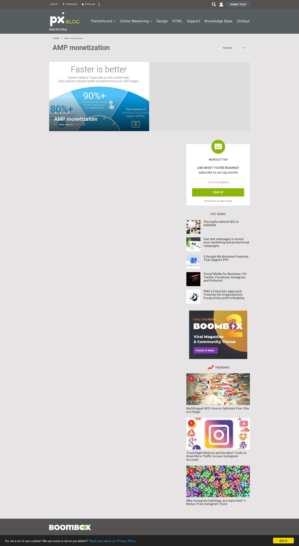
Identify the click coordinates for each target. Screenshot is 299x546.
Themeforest (101, 21)
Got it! (283, 540)
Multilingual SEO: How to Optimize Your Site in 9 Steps (217, 410)
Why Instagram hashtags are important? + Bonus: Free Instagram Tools (216, 502)
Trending (71, 4)
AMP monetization (75, 119)
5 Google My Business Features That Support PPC (225, 258)
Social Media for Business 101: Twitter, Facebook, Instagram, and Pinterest (225, 277)
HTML (177, 21)
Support (193, 21)
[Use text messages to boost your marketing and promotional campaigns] (193, 244)
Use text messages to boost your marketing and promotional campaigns (226, 242)
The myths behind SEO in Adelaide (221, 223)
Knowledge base (219, 21)
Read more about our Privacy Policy (112, 541)
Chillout (243, 21)
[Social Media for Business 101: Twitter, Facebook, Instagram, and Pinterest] (193, 279)
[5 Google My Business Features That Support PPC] (193, 262)
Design (162, 21)
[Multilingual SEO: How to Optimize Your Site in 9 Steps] (218, 389)
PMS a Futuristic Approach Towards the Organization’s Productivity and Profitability (223, 294)
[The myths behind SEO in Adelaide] (193, 227)
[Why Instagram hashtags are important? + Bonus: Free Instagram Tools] (218, 481)
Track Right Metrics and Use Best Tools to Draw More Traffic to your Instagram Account (216, 456)
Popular (90, 4)
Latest (54, 4)
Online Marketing (134, 21)
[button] (98, 4)
